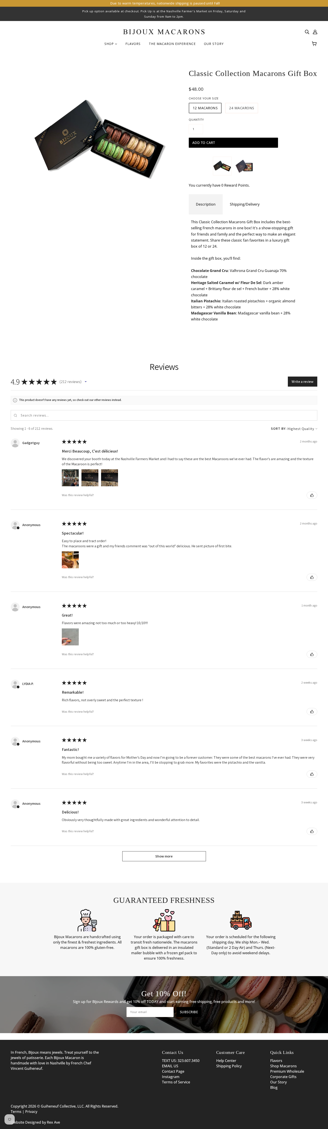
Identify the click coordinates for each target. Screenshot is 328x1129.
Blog (274, 1087)
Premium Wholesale (287, 1071)
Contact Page (173, 1071)
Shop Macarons (283, 1066)
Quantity (196, 120)
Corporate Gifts (283, 1076)
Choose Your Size (204, 98)
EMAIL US (170, 1066)
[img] (307, 31)
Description (206, 204)
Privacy (31, 1111)
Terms (16, 1111)
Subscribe (189, 1012)
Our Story (278, 1082)
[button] (85, 381)
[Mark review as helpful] (312, 495)
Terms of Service (176, 1082)
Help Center (226, 1060)
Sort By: (279, 428)
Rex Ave (53, 1122)
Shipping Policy (229, 1066)
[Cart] (315, 44)
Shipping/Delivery (244, 204)
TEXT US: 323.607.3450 (180, 1060)
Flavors (276, 1060)
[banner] (164, 31)
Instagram (170, 1076)
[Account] (315, 31)
